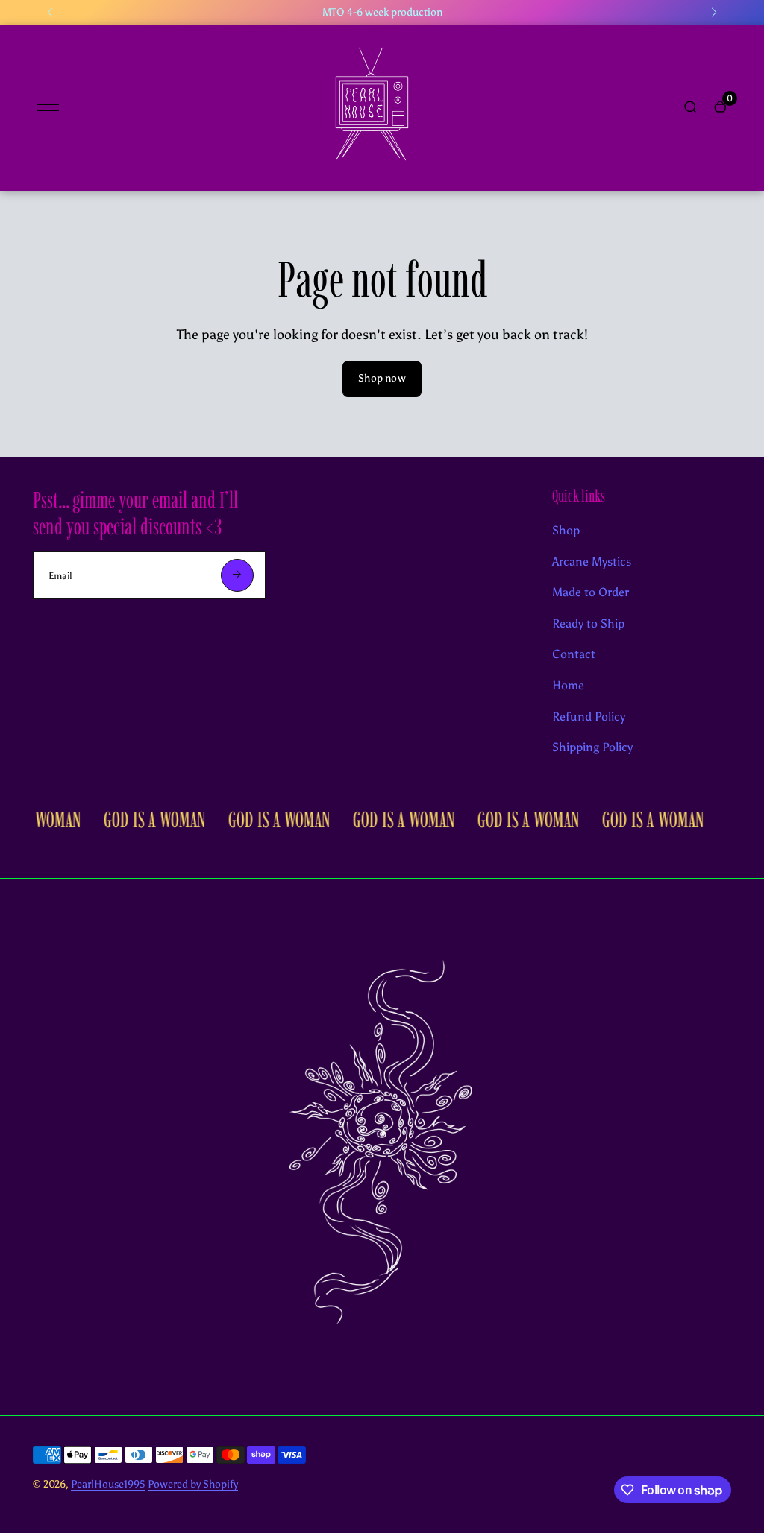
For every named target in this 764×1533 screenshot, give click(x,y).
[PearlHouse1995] (371, 171)
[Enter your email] (237, 575)
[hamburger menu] (48, 107)
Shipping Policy (592, 747)
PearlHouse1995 (108, 1484)
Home (568, 685)
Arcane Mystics (591, 561)
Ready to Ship (588, 623)
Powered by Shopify (193, 1484)
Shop (566, 530)
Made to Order (590, 592)
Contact (573, 654)
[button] (50, 12)
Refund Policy (588, 716)
